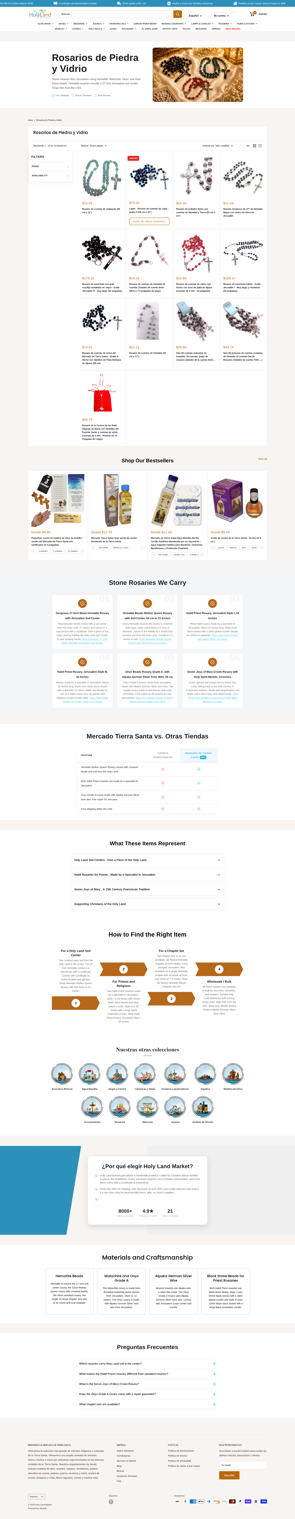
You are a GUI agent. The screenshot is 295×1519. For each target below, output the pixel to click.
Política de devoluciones (181, 1450)
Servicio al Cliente (126, 1460)
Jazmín (221, 548)
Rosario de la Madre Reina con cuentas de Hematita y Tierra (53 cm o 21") (195, 212)
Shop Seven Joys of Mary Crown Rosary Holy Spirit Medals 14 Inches (213, 698)
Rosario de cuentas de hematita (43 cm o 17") (147, 355)
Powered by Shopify (37, 1508)
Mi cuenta (220, 15)
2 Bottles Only (179, 555)
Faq (119, 1481)
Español (34, 1496)
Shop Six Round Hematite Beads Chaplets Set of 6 (172, 983)
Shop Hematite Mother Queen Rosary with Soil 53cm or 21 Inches (76, 987)
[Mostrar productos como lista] (260, 145)
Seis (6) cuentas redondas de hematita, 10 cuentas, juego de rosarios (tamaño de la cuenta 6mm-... (195, 356)
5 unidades (57, 551)
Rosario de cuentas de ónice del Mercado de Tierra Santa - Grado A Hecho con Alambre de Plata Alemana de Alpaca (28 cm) (101, 358)
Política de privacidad (179, 1460)
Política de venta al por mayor (184, 1466)
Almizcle (233, 548)
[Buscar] (177, 14)
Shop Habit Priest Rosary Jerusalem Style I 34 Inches (124, 1017)
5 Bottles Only (196, 555)
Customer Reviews (127, 1476)
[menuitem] (45, 24)
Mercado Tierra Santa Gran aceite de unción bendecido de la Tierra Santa (114, 540)
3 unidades (43, 551)
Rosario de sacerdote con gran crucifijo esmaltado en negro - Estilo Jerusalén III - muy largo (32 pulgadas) (102, 287)
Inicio (30, 120)
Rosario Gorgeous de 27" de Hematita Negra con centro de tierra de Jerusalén (243, 212)
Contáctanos (123, 1455)
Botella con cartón (120, 548)
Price (35, 166)
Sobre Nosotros (125, 1450)
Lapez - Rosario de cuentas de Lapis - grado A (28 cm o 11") (149, 210)
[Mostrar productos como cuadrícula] (254, 145)
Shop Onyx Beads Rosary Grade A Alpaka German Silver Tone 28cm (219, 1009)
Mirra (244, 548)
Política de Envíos (177, 1455)
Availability (40, 176)
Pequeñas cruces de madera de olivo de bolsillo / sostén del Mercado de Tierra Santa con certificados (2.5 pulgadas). (57, 541)
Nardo (254, 548)
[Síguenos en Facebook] (111, 1501)
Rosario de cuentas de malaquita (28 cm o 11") (101, 211)
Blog (119, 1466)
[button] (149, 221)
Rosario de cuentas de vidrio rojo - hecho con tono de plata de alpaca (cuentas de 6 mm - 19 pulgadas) (194, 287)
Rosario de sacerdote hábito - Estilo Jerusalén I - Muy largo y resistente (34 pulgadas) (242, 287)
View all (263, 459)
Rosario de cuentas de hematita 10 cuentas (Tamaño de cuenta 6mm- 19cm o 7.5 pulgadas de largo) (147, 287)
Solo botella (103, 548)
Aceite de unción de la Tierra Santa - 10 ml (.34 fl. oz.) (236, 540)
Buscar (120, 1471)
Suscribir (229, 1475)
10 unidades (73, 551)
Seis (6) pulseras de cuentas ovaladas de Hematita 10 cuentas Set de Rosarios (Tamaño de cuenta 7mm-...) (243, 356)
